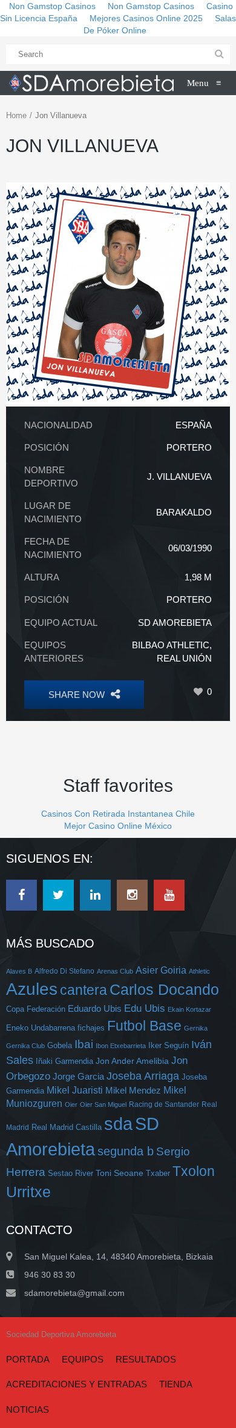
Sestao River (70, 1173)
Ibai (83, 1044)
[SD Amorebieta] (91, 83)
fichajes (91, 1027)
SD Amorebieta (175, 622)
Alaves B (19, 971)
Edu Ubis (144, 1008)
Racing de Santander (164, 1104)
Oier (71, 1104)
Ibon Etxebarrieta (121, 1045)
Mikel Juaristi (75, 1090)
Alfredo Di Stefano (64, 971)
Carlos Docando (164, 989)
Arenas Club (115, 971)
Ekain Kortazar (189, 1009)
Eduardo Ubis (95, 1009)
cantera (83, 990)
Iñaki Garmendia (64, 1061)
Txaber (158, 1173)
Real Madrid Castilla (66, 1127)
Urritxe (28, 1191)
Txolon (193, 1171)
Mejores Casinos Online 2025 (146, 18)
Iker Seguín (168, 1045)
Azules (31, 989)
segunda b (125, 1151)
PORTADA (28, 1359)
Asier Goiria (161, 970)
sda (118, 1124)
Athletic (199, 971)
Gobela (59, 1045)
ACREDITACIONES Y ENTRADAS (76, 1384)
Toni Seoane (119, 1173)
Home (16, 115)
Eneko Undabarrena (40, 1028)
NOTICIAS (27, 1409)
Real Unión (184, 658)
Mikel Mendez (133, 1090)
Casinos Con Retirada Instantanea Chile (118, 814)
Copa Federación (35, 1009)
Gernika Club (25, 1045)
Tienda (175, 1384)
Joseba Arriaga (143, 1076)
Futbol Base (144, 1026)
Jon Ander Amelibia (132, 1061)
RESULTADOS (146, 1359)
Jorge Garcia (78, 1076)
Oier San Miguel (103, 1104)
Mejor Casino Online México (118, 826)
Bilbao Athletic (170, 645)
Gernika (196, 1028)
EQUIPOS (82, 1359)
